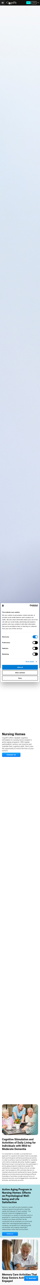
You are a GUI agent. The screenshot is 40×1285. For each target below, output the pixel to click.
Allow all (20, 667)
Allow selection (20, 672)
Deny (20, 678)
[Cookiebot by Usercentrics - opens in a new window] (30, 605)
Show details (30, 661)
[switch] (35, 642)
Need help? (32, 1278)
